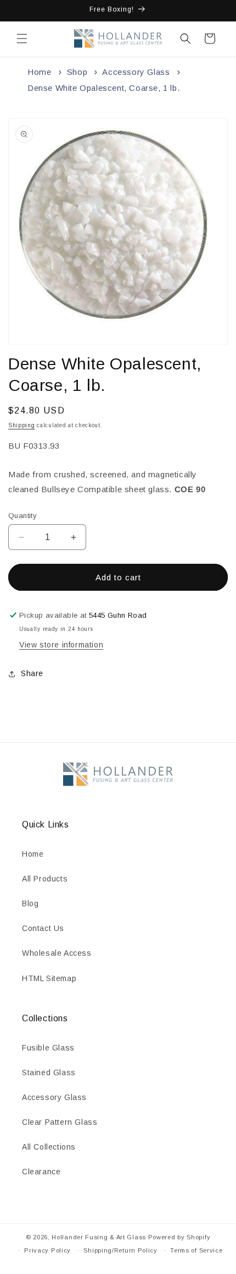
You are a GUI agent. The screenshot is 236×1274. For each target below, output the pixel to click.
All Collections (49, 1146)
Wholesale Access (57, 953)
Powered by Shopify (179, 1237)
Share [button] (32, 673)
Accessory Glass (136, 72)
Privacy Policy (47, 1250)
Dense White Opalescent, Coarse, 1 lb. (103, 87)
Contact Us (43, 928)
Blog (30, 903)
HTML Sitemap (49, 978)
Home (39, 72)
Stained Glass (49, 1072)
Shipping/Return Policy (120, 1250)
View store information (61, 644)
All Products (45, 878)
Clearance (41, 1171)
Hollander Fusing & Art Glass (99, 1237)
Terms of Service (196, 1250)
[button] (22, 38)
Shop (77, 72)
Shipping (21, 425)
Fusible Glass (48, 1047)
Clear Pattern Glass (59, 1122)
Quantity (22, 515)
